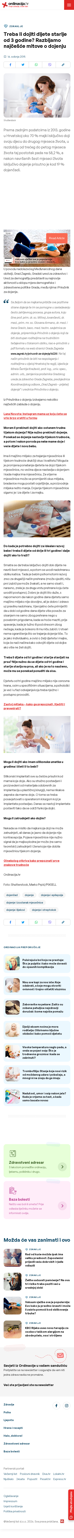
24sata (20, 1479)
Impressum (10, 1501)
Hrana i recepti (13, 1427)
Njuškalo (9, 1479)
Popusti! (32, 1479)
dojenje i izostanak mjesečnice (24, 902)
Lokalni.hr (58, 1473)
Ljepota (9, 1420)
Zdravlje (9, 1404)
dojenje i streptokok (44, 909)
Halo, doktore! (13, 1435)
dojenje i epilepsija (52, 895)
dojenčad (12, 895)
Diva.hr (46, 1473)
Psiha (7, 1412)
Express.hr (59, 1479)
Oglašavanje (11, 1496)
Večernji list (10, 1473)
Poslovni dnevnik (30, 1473)
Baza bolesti (12, 1451)
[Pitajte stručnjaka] (71, 1504)
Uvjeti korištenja (13, 1506)
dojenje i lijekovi (15, 909)
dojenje (29, 895)
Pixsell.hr (45, 1479)
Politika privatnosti (15, 1511)
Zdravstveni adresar (17, 1443)
